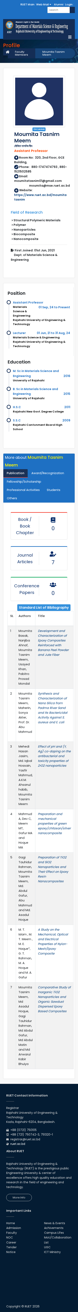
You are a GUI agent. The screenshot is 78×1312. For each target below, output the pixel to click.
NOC (9, 1237)
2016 (66, 376)
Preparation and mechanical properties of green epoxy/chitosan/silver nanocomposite (54, 823)
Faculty (11, 1233)
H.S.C (17, 407)
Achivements (53, 1228)
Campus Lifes (54, 1233)
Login (68, 4)
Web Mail (43, 4)
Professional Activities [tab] (23, 490)
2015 (66, 394)
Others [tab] (12, 498)
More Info (19, 1197)
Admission (13, 1228)
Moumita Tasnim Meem (53, 53)
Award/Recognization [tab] (47, 473)
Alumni (58, 4)
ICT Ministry (52, 1252)
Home (10, 1223)
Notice (11, 1252)
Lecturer (19, 333)
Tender (11, 1247)
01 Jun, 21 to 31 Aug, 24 (53, 333)
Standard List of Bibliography (44, 607)
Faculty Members (21, 53)
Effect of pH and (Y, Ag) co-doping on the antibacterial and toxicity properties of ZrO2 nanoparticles (54, 756)
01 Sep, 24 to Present (54, 307)
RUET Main (27, 4)
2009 (66, 420)
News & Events (54, 1223)
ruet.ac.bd (17, 1144)
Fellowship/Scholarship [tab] (24, 482)
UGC (47, 1247)
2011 (67, 407)
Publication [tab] (15, 473)
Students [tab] (53, 490)
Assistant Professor (28, 302)
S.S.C (17, 420)
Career (11, 1242)
